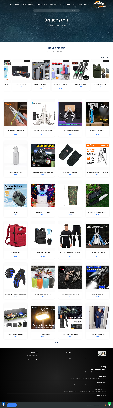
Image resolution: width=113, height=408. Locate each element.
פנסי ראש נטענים (79, 398)
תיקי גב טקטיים (74, 378)
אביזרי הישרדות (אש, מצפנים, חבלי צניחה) (97, 391)
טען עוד (56, 342)
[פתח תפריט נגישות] (3, 404)
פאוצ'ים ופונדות (91, 378)
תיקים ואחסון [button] (53, 4)
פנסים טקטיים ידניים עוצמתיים (90, 398)
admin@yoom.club (29, 359)
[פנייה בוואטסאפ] (109, 404)
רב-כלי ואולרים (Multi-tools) (70, 391)
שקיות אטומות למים (83, 378)
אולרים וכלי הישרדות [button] (28, 4)
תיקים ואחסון (102, 376)
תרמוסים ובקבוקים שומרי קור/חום (99, 385)
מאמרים (80, 4)
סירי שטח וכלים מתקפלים (85, 385)
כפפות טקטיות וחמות (79, 372)
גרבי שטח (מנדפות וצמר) (90, 372)
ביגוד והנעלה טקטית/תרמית (98, 369)
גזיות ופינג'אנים (75, 385)
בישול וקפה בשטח (101, 382)
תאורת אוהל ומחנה (102, 398)
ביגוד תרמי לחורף (70, 372)
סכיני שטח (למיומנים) (82, 391)
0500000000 (31, 356)
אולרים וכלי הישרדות (100, 389)
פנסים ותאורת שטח (101, 395)
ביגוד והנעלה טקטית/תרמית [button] (67, 4)
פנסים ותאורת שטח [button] (14, 4)
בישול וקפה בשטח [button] (42, 4)
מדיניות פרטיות (90, 405)
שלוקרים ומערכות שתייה (101, 378)
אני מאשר (11, 405)
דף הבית (86, 4)
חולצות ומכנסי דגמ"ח (101, 372)
